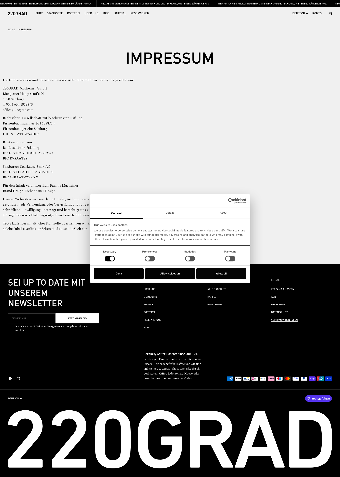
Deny (118, 273)
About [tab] (224, 212)
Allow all (221, 273)
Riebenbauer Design (40, 191)
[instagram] (18, 378)
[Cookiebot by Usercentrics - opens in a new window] (230, 201)
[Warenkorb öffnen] (329, 14)
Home (11, 29)
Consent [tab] (116, 212)
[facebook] (10, 378)
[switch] (150, 258)
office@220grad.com (18, 110)
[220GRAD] (17, 13)
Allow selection (170, 273)
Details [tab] (170, 212)
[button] (318, 13)
